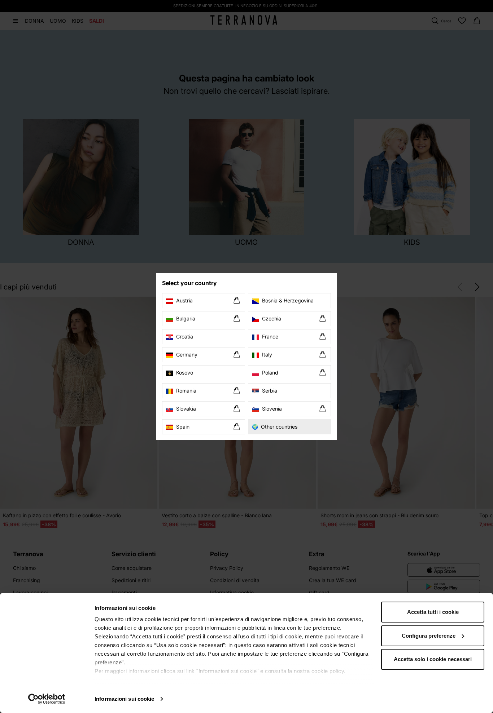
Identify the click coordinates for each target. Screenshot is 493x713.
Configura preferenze (428, 636)
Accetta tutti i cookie (433, 612)
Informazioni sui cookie (124, 699)
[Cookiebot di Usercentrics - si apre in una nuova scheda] (46, 699)
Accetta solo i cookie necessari (433, 659)
